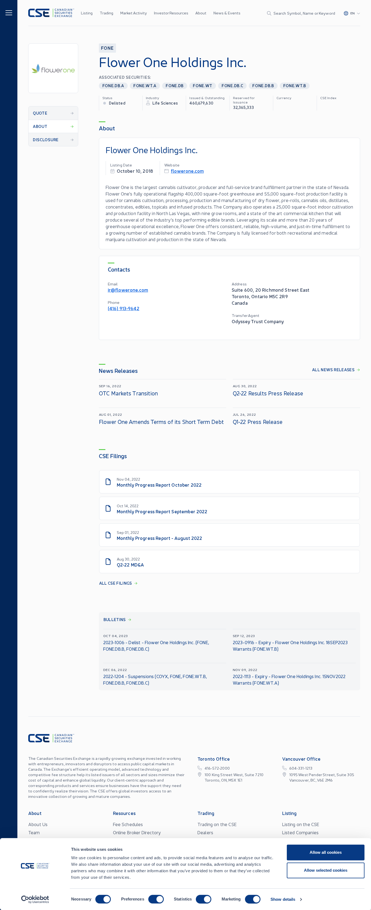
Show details (283, 899)
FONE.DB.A (113, 85)
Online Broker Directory (137, 832)
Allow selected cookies (325, 870)
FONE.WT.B (294, 85)
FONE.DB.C (232, 85)
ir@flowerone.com (128, 289)
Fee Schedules (128, 824)
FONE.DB (175, 85)
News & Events (226, 12)
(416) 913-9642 (123, 308)
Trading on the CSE (217, 824)
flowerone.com (187, 171)
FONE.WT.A (144, 85)
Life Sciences (165, 103)
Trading (106, 12)
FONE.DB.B (263, 85)
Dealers (205, 832)
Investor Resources (171, 12)
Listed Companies (300, 832)
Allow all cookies (326, 852)
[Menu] (8, 12)
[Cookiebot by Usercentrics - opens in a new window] (35, 899)
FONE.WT (202, 85)
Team (34, 832)
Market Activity (133, 12)
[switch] (156, 899)
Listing (87, 12)
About (200, 12)
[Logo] (51, 13)
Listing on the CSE (300, 824)
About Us (38, 824)
